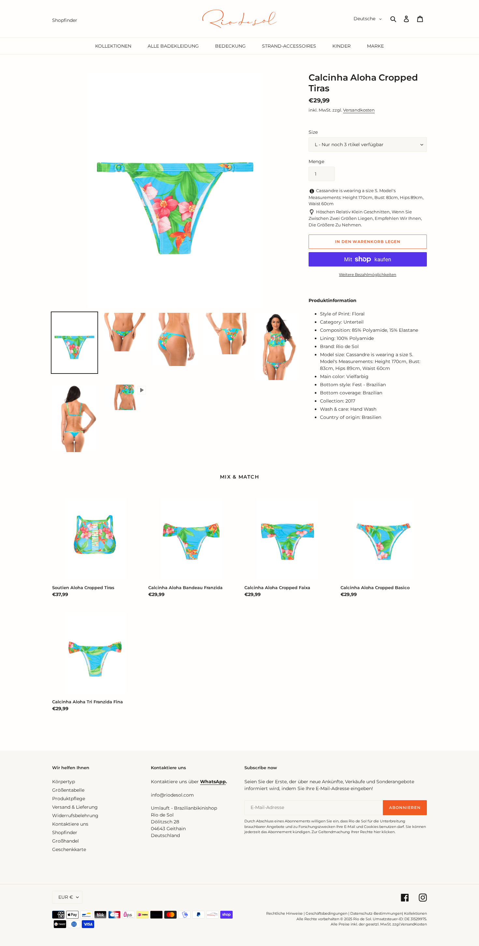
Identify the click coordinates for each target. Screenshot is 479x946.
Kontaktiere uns (70, 824)
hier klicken (384, 832)
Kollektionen (415, 913)
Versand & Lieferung (75, 807)
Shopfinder (64, 832)
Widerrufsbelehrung (75, 815)
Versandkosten (359, 110)
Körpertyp (63, 782)
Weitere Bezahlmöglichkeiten (367, 274)
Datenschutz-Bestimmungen (376, 913)
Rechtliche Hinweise (284, 913)
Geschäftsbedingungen (326, 913)
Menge (316, 161)
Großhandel (65, 841)
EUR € (65, 897)
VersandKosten (413, 924)
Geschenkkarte (69, 849)
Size (313, 132)
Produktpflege (68, 798)
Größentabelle (68, 790)
